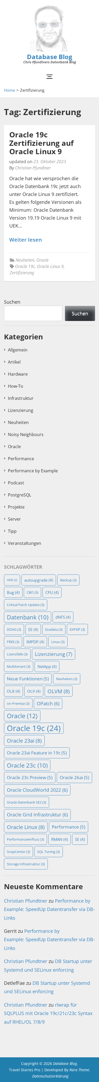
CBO (32, 592)
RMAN (59, 839)
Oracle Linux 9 (50, 266)
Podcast (16, 483)
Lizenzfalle (17, 654)
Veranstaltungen (24, 543)
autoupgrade (38, 580)
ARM (12, 580)
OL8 (13, 691)
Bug (13, 592)
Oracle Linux (26, 827)
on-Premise (18, 703)
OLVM (59, 691)
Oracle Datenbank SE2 (26, 802)
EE (33, 629)
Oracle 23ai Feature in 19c (37, 753)
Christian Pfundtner (33, 168)
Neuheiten (25, 260)
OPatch (48, 703)
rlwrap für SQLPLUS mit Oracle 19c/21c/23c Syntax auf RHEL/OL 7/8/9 (48, 1013)
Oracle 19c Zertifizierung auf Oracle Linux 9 (41, 143)
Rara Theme (79, 1069)
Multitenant (18, 666)
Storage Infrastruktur (26, 864)
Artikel (14, 362)
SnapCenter (18, 851)
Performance (21, 459)
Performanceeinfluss (25, 839)
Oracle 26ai (74, 777)
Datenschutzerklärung (50, 1076)
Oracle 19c (25, 266)
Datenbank (27, 617)
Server (14, 519)
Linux (58, 641)
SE (80, 839)
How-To (15, 386)
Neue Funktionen (28, 679)
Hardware (18, 374)
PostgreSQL (19, 495)
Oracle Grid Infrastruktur (37, 814)
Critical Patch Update (25, 604)
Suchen (12, 302)
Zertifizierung (22, 273)
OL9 (33, 691)
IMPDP (35, 641)
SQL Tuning (48, 851)
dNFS (62, 617)
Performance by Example (33, 471)
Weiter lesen (25, 240)
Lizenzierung (20, 410)
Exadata (54, 629)
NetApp (46, 666)
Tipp (12, 531)
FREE (13, 641)
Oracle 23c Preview (30, 777)
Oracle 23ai (24, 740)
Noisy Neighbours (26, 434)
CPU (52, 592)
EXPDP (77, 629)
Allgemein (17, 350)
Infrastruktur (21, 398)
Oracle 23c (27, 765)
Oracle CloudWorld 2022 (37, 790)
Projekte (16, 507)
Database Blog (49, 56)
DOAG (14, 629)
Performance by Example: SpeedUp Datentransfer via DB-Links (49, 909)
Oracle (42, 260)
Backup (68, 580)
